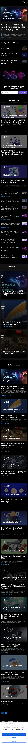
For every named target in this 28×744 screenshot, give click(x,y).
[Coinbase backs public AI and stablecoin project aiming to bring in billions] (24, 215)
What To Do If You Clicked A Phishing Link (9, 54)
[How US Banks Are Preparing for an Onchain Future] (14, 462)
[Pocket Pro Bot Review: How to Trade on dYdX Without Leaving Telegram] (14, 574)
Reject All (14, 741)
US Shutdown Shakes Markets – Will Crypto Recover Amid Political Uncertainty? (10, 233)
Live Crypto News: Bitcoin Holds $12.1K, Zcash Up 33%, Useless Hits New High (10, 249)
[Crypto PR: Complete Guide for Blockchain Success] (14, 171)
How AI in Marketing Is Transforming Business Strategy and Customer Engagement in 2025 (13, 153)
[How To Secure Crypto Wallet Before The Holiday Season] (14, 518)
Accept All (14, 734)
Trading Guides (4, 594)
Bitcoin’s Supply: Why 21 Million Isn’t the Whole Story (13, 323)
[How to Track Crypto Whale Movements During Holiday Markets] (24, 61)
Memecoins (3, 196)
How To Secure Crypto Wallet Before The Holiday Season (12, 529)
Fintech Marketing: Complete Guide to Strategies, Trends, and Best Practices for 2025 (10, 208)
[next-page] (6, 713)
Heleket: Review (7, 702)
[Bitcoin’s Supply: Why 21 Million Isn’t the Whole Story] (14, 314)
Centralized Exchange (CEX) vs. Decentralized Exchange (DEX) (13, 27)
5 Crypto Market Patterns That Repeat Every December (12, 673)
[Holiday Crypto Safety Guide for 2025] (14, 546)
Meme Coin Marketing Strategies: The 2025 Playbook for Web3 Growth (10, 193)
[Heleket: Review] (14, 692)
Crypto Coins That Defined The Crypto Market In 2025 (12, 645)
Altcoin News (3, 219)
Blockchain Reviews (4, 708)
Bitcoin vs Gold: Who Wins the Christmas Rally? (9, 47)
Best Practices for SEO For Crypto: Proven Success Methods (10, 200)
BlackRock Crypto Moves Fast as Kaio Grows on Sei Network (10, 256)
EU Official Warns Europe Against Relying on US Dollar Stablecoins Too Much (10, 224)
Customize (14, 737)
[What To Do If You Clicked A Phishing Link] (24, 55)
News (2, 131)
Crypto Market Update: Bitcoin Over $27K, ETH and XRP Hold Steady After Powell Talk (9, 241)
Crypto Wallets (4, 536)
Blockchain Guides (4, 479)
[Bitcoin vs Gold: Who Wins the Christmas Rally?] (24, 48)
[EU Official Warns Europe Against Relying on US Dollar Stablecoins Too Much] (24, 223)
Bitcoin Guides (5, 326)
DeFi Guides (3, 37)
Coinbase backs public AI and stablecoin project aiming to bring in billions (10, 216)
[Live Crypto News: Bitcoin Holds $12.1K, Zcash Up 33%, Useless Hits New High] (24, 248)
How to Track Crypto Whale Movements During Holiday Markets (9, 62)
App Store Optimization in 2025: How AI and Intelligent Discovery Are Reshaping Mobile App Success (13, 123)
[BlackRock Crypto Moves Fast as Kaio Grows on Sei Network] (24, 256)
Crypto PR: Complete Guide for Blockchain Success (12, 181)
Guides (2, 50)
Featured (2, 211)
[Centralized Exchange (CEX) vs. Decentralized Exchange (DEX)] (14, 14)
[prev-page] (2, 713)
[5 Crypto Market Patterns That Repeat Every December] (14, 662)
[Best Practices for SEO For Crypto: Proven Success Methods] (24, 200)
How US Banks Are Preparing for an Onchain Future (13, 473)
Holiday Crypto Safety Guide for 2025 (13, 557)
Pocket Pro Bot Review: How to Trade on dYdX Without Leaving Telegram (13, 586)
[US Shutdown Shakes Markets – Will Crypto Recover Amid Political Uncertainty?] (24, 232)
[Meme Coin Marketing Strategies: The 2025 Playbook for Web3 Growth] (24, 192)
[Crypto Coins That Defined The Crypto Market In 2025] (14, 634)
